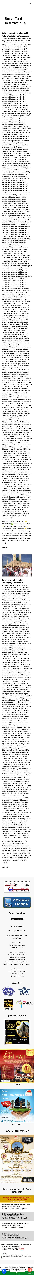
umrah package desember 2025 (12, 337)
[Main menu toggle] (30, 3)
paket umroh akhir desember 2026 (13, 629)
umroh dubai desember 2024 (18, 783)
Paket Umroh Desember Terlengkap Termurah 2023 (14, 581)
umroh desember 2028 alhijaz (15, 422)
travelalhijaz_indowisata (21, 962)
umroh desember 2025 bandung (17, 389)
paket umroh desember (20, 203)
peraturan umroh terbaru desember (17, 224)
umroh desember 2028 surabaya (16, 430)
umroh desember (7, 374)
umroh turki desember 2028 (22, 507)
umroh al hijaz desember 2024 (20, 677)
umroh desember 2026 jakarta (12, 758)
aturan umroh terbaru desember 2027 (14, 70)
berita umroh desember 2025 (11, 87)
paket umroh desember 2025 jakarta (18, 633)
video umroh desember (9, 509)
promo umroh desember (21, 247)
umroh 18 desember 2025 (21, 665)
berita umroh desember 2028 (15, 91)
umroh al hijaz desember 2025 (12, 679)
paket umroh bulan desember (12, 193)
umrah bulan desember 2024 (18, 299)
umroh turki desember (13, 501)
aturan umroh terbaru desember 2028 (14, 72)
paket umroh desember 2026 (11, 638)
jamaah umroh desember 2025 (12, 174)
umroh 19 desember (8, 667)
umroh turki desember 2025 (22, 503)
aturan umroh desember (10, 53)
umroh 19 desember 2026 (14, 669)
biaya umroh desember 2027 (15, 109)
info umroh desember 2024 (18, 604)
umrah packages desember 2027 (16, 349)
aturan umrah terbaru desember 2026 (14, 47)
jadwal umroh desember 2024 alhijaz (18, 610)
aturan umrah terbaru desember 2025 (18, 45)
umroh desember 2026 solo (11, 767)
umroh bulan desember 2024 (11, 702)
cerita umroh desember (13, 592)
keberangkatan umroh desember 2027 (14, 189)
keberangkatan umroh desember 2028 (14, 191)
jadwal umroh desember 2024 (12, 164)
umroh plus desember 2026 (11, 808)
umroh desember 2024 (21, 374)
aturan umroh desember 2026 (16, 57)
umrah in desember (8, 324)
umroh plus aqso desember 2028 (17, 462)
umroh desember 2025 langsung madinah (16, 729)
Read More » (6, 547)
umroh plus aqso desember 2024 (13, 455)
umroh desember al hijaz (18, 773)
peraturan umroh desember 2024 (20, 216)
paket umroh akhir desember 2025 (17, 627)
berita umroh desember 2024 (18, 85)
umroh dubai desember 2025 (11, 785)
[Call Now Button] (4, 1271)
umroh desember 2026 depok (17, 756)
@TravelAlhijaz (20, 957)
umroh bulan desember (20, 700)
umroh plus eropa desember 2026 (17, 487)
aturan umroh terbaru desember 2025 (18, 66)
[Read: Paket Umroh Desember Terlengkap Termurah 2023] (17, 565)
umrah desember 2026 (9, 314)
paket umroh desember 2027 (15, 210)
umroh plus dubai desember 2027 (13, 478)
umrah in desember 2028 (10, 330)
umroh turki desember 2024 (11, 835)
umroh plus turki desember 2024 (20, 493)
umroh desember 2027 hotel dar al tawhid (16, 414)
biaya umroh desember (20, 103)
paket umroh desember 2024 (11, 205)
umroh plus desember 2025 (15, 466)
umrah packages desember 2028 (13, 351)
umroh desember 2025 (16, 708)
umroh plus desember (9, 464)
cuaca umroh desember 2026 (15, 596)
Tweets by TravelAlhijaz (17, 913)
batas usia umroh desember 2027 (13, 80)
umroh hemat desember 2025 (16, 790)
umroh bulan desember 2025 (14, 357)
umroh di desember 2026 (10, 781)
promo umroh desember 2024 (12, 249)
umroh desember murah (22, 432)
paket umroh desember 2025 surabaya (15, 635)
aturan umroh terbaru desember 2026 (14, 68)
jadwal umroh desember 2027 (16, 168)
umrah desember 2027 (20, 316)
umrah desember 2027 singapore (13, 318)
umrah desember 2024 (16, 307)
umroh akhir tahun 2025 (15, 675)
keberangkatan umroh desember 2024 (14, 182)
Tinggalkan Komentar (9, 39)
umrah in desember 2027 (21, 328)
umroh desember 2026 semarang (19, 765)
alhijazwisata (20, 959)
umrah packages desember (15, 343)
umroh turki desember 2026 (11, 505)
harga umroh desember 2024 (11, 128)
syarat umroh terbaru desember (16, 266)
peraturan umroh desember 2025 (13, 218)
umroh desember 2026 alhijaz (15, 399)
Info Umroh (22, 39)
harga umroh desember (20, 126)
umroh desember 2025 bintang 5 (13, 717)
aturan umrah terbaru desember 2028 (14, 51)
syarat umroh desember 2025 (15, 260)
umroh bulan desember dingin (16, 706)
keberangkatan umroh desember (16, 180)
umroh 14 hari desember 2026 (16, 660)
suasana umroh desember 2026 (16, 652)
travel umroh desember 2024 (11, 291)
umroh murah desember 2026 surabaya (15, 800)
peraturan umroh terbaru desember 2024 (15, 226)
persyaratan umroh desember (12, 237)
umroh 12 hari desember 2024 (12, 654)
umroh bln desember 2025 (14, 698)
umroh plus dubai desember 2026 (17, 476)
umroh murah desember (14, 445)
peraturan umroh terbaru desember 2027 (15, 232)
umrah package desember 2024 (19, 334)
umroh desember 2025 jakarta (12, 393)
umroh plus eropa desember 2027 (13, 489)
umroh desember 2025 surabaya (19, 735)
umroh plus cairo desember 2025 (13, 802)
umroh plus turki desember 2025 (13, 495)
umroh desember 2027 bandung (17, 412)
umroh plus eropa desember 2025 (17, 815)
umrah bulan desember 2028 (15, 305)
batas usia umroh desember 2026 (17, 78)
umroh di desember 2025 (21, 779)
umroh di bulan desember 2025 (16, 439)
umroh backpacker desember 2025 (17, 690)
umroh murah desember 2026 (16, 449)
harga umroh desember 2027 (15, 132)
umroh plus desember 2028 (15, 470)
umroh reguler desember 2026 (16, 829)
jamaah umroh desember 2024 (19, 172)
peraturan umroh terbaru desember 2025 (15, 228)
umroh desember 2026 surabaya (16, 407)
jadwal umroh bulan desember (12, 151)
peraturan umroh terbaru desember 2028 (15, 234)
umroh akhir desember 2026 (11, 673)
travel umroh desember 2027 (15, 295)
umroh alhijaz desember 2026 (15, 685)
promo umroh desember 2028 (16, 255)
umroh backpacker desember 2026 (13, 692)
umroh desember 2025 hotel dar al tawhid (16, 391)
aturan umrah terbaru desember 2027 (14, 49)
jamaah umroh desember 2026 (12, 621)
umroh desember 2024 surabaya (16, 385)
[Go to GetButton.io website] (30, 1273)
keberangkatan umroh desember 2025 (14, 185)
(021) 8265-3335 (20, 952)
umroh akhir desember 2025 (18, 671)
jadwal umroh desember (21, 162)
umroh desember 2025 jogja (20, 727)
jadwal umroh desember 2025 (12, 613)
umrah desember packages (18, 322)
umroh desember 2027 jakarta (12, 416)
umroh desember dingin (22, 775)
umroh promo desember (21, 821)
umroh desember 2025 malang (12, 731)
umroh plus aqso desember (22, 453)
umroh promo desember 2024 (12, 823)
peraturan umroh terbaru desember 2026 (15, 230)
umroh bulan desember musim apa (17, 372)
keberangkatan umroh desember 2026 (14, 187)
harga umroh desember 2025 (15, 600)
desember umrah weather (17, 114)
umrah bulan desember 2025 (11, 301)
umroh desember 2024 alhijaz (12, 376)
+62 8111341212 (21, 955)
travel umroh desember (20, 289)
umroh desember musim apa (11, 435)
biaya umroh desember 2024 (11, 105)
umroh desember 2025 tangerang (13, 738)
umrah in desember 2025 (14, 326)
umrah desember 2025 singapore (17, 312)
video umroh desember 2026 (15, 514)
